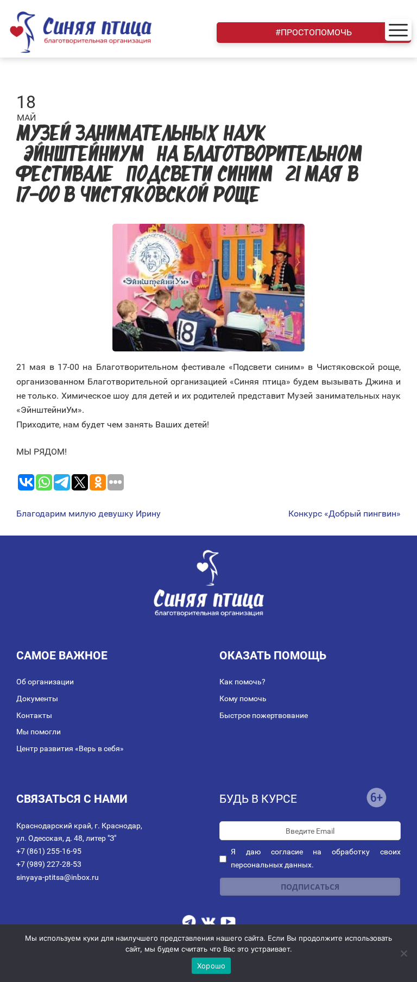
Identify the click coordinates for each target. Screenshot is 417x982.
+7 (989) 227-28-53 (48, 864)
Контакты (34, 715)
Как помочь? (242, 681)
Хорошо (211, 965)
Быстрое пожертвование (263, 715)
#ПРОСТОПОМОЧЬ (313, 32)
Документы (37, 698)
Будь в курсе (258, 798)
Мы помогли (38, 731)
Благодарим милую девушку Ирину (88, 513)
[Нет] (403, 953)
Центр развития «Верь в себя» (70, 748)
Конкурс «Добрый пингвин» (344, 513)
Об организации (45, 681)
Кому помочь (243, 698)
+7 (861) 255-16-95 (48, 851)
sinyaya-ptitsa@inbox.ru (57, 877)
